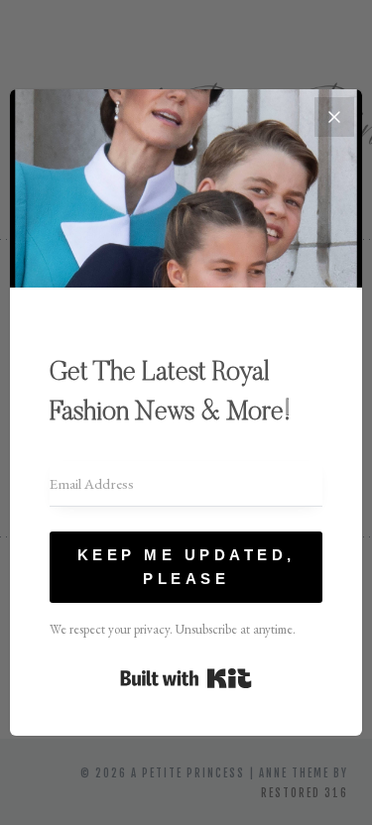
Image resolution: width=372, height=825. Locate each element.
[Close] (334, 117)
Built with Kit (186, 678)
